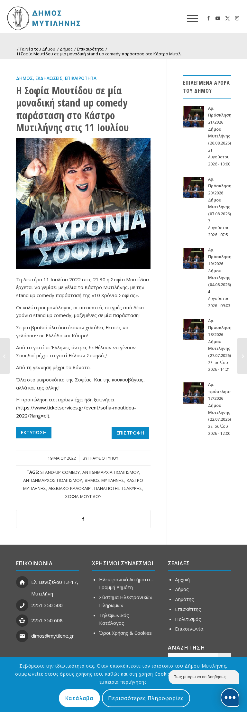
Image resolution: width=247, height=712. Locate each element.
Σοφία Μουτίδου (83, 496)
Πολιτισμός (188, 619)
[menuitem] (189, 18)
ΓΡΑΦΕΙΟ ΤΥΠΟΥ (103, 458)
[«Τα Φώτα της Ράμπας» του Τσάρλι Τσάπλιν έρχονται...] (5, 356)
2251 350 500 (47, 605)
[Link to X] (228, 18)
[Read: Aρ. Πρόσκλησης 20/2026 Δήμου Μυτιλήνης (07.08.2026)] (193, 187)
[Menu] (189, 18)
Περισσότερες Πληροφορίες (146, 698)
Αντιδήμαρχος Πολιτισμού (52, 480)
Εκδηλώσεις (48, 78)
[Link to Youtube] (218, 18)
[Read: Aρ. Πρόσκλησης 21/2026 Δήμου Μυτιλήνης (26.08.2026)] (193, 116)
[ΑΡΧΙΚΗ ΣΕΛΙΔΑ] (66, 18)
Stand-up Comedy (60, 472)
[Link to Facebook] (208, 18)
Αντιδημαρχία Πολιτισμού (110, 472)
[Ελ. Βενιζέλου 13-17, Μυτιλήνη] (22, 582)
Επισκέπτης (188, 609)
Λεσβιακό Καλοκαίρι (70, 488)
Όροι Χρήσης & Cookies (125, 633)
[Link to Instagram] (237, 18)
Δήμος (24, 78)
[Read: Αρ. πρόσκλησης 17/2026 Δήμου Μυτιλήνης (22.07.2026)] (193, 393)
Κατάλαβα (79, 698)
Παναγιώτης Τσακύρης (118, 488)
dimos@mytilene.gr (52, 635)
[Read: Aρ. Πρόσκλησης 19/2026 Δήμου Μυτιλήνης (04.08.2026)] (193, 258)
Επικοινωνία (189, 628)
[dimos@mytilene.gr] (22, 636)
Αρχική (182, 579)
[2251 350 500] (22, 605)
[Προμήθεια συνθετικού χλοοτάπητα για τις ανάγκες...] (242, 356)
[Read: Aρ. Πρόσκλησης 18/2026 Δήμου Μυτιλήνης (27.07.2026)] (193, 329)
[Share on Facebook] (83, 519)
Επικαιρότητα (80, 78)
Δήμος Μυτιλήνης (104, 480)
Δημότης (184, 599)
